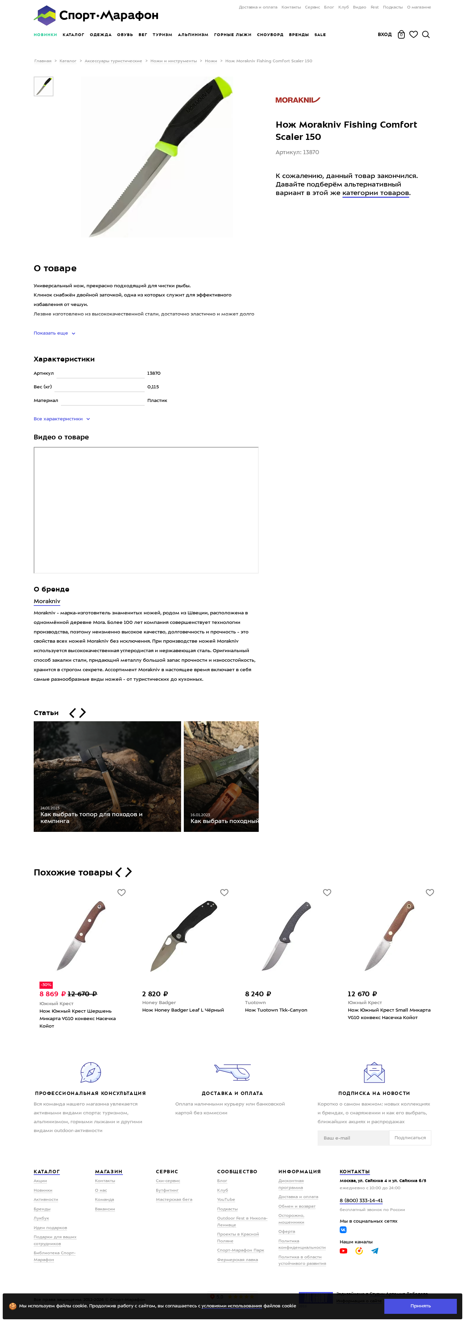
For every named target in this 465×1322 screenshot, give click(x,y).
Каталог (73, 34)
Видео (359, 7)
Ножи (211, 61)
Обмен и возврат (297, 1207)
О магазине (419, 7)
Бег (143, 34)
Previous (28, 778)
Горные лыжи (233, 34)
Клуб (343, 7)
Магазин (109, 1171)
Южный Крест (56, 1002)
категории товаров (375, 193)
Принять (421, 1306)
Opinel (253, 1002)
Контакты (291, 7)
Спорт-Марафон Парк (240, 1250)
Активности (46, 1200)
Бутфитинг (167, 1191)
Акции (40, 1181)
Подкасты (393, 7)
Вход (385, 34)
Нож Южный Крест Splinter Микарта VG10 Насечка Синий (75, 1014)
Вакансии (105, 1209)
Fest (375, 7)
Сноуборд (270, 34)
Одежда (101, 34)
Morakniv (47, 601)
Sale (320, 34)
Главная (42, 61)
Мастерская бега (174, 1200)
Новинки (45, 34)
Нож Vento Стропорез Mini (174, 1010)
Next (263, 778)
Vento (149, 1002)
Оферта (286, 1232)
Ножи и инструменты (173, 61)
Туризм (163, 34)
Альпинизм (193, 34)
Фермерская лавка (237, 1260)
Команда (104, 1200)
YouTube (226, 1200)
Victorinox (359, 1002)
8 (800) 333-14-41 (361, 1201)
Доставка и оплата (258, 7)
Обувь (125, 34)
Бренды (299, 34)
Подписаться (410, 1137)
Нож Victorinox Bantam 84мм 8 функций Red (385, 1014)
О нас (101, 1191)
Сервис (312, 7)
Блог (329, 7)
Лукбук (41, 1218)
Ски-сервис (168, 1181)
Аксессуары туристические (113, 61)
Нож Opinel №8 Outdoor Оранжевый (274, 1014)
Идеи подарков (50, 1228)
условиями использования (232, 1306)
